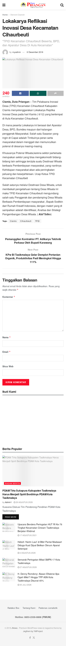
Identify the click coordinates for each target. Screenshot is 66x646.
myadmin (16, 52)
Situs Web (7, 366)
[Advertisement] (33, 420)
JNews (14, 627)
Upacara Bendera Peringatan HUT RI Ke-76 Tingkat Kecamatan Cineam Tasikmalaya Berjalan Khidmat (40, 528)
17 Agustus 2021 (28, 535)
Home (5, 14)
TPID (37, 221)
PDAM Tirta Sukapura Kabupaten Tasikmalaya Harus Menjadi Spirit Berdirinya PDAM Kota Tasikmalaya (29, 494)
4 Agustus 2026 (27, 552)
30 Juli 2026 (25, 584)
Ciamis (13, 221)
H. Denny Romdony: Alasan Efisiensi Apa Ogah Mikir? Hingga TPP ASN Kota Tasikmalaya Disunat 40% (38, 577)
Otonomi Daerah (17, 14)
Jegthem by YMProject (33, 631)
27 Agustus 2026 (28, 567)
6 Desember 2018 (35, 52)
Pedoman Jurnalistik (48, 607)
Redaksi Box (13, 607)
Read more (10, 517)
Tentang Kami (29, 607)
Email (6, 351)
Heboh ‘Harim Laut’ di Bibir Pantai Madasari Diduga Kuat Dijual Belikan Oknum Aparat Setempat (40, 545)
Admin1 (8, 502)
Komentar (8, 296)
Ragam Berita (12, 483)
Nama (6, 337)
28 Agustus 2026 (24, 502)
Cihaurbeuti (25, 221)
